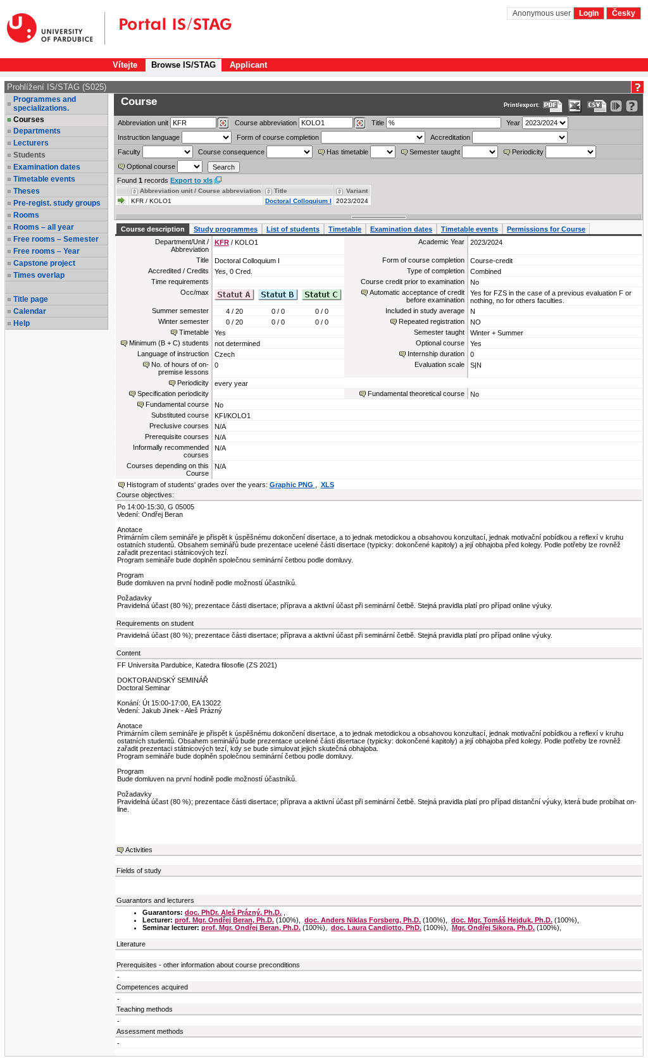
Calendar (29, 311)
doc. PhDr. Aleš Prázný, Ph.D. (233, 912)
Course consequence (231, 152)
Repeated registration (431, 321)
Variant (357, 190)
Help (21, 323)
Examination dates (46, 167)
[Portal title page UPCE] (168, 28)
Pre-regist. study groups (57, 203)
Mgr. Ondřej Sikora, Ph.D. (493, 927)
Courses (28, 119)
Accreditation (450, 137)
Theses (26, 191)
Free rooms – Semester (56, 239)
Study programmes (226, 229)
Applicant (248, 65)
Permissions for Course (546, 229)
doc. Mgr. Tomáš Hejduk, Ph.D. (501, 920)
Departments (37, 131)
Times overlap (39, 275)
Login (589, 13)
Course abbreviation (266, 123)
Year (513, 123)
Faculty (129, 152)
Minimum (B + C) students (169, 343)
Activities (139, 849)
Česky (623, 13)
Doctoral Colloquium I (298, 200)
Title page (30, 299)
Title (377, 123)
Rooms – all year (43, 227)
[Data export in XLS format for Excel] (575, 106)
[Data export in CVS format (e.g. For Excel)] (597, 106)
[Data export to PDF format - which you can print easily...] (553, 106)
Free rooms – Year (46, 251)
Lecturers (31, 143)
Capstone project (44, 263)
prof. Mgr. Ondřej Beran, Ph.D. (224, 920)
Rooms (26, 215)
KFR (222, 242)
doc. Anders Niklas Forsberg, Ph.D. (362, 920)
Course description (153, 229)
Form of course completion (278, 137)
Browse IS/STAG (183, 65)
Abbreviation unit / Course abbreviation (200, 190)
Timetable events (44, 179)
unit (143, 123)
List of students (293, 229)
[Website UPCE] (56, 28)
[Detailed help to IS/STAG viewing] (632, 106)
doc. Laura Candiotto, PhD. (376, 927)
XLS (327, 484)
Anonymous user (543, 13)
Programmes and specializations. (44, 104)
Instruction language (149, 137)
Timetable (344, 229)
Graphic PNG (292, 484)
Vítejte (125, 65)
